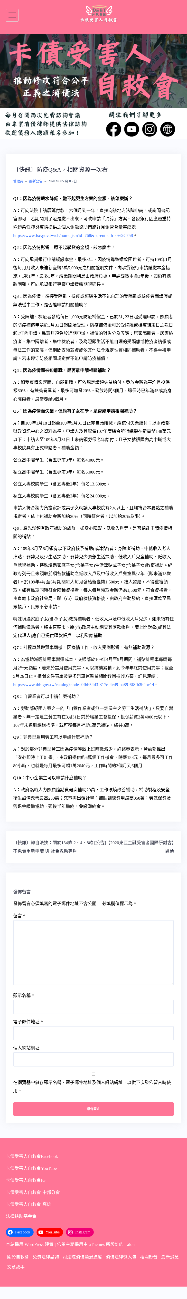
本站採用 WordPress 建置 (30, 1246)
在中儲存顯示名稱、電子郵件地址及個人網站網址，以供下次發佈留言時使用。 (92, 1089)
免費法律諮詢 (46, 1259)
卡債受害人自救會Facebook (32, 1158)
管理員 (18, 183)
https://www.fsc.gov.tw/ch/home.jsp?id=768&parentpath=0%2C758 (73, 237)
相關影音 (149, 1259)
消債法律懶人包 (121, 1259)
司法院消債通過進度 (82, 1259)
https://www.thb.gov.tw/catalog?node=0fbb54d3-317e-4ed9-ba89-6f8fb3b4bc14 (83, 687)
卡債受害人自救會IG (26, 1182)
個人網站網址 (26, 1050)
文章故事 (16, 1269)
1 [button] (87, 133)
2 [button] (93, 133)
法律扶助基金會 (21, 1218)
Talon (130, 1246)
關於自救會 (18, 1259)
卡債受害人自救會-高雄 (28, 1206)
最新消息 (170, 1259)
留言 (19, 918)
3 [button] (99, 133)
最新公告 (36, 183)
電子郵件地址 (28, 1024)
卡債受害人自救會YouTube (31, 1170)
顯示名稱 (23, 998)
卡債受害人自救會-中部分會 (33, 1194)
